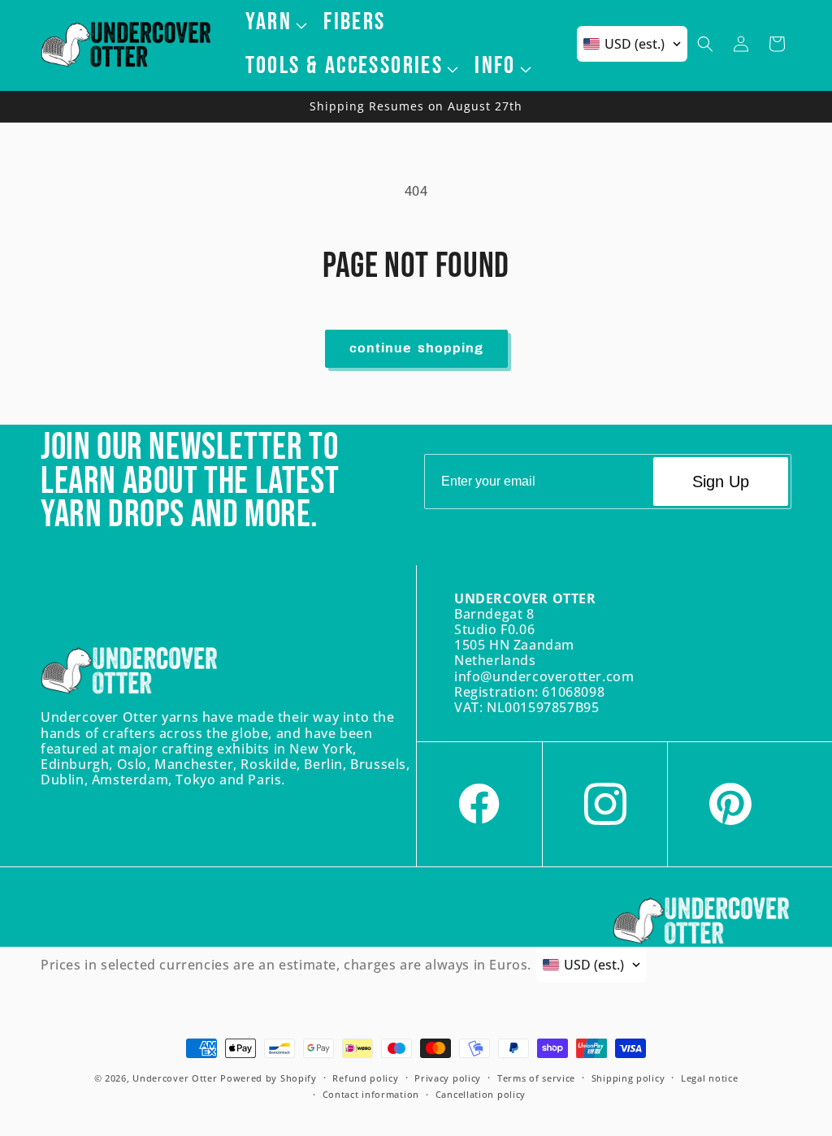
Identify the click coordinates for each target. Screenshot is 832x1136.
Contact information (371, 1094)
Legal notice (709, 1078)
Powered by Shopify (268, 1078)
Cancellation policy (481, 1094)
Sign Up (720, 481)
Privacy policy (447, 1078)
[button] (275, 22)
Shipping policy (628, 1078)
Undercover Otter (174, 1078)
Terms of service (536, 1078)
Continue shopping (416, 349)
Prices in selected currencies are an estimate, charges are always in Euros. (286, 965)
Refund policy (365, 1078)
